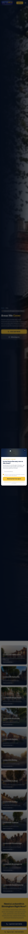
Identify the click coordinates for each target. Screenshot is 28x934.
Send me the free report (14, 478)
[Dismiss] (25, 450)
